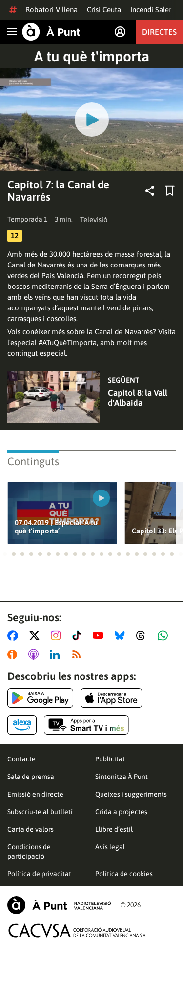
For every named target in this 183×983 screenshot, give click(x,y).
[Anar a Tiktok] (78, 635)
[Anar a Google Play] (40, 698)
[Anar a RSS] (78, 654)
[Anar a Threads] (143, 635)
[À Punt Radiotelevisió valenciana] (59, 905)
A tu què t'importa (91, 56)
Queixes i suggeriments (131, 794)
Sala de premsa (30, 776)
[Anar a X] (36, 635)
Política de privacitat (39, 874)
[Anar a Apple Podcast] (35, 654)
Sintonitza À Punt (121, 776)
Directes (159, 31)
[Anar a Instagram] (58, 635)
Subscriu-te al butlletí (40, 812)
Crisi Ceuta (104, 9)
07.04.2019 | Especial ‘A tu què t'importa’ (56, 526)
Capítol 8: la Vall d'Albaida (137, 398)
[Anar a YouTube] (100, 635)
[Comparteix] (149, 191)
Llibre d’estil (114, 829)
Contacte (21, 759)
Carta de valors (30, 829)
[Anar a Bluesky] (122, 635)
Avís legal (110, 847)
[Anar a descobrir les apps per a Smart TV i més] (86, 725)
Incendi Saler (150, 9)
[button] (5, 554)
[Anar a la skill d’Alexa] (22, 725)
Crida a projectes (121, 812)
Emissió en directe (35, 794)
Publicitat (110, 759)
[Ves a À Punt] (51, 32)
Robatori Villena (51, 9)
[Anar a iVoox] (14, 654)
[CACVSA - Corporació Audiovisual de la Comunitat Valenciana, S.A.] (77, 931)
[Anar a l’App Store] (111, 698)
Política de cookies (124, 874)
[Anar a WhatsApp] (165, 635)
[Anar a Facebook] (14, 635)
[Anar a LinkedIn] (56, 654)
